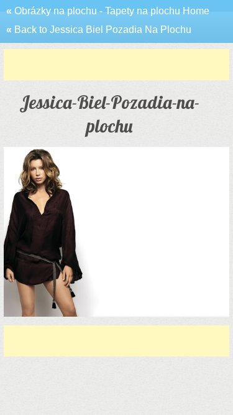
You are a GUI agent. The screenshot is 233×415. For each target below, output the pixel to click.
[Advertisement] (118, 64)
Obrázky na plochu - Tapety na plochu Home (107, 11)
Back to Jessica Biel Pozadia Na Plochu (98, 29)
